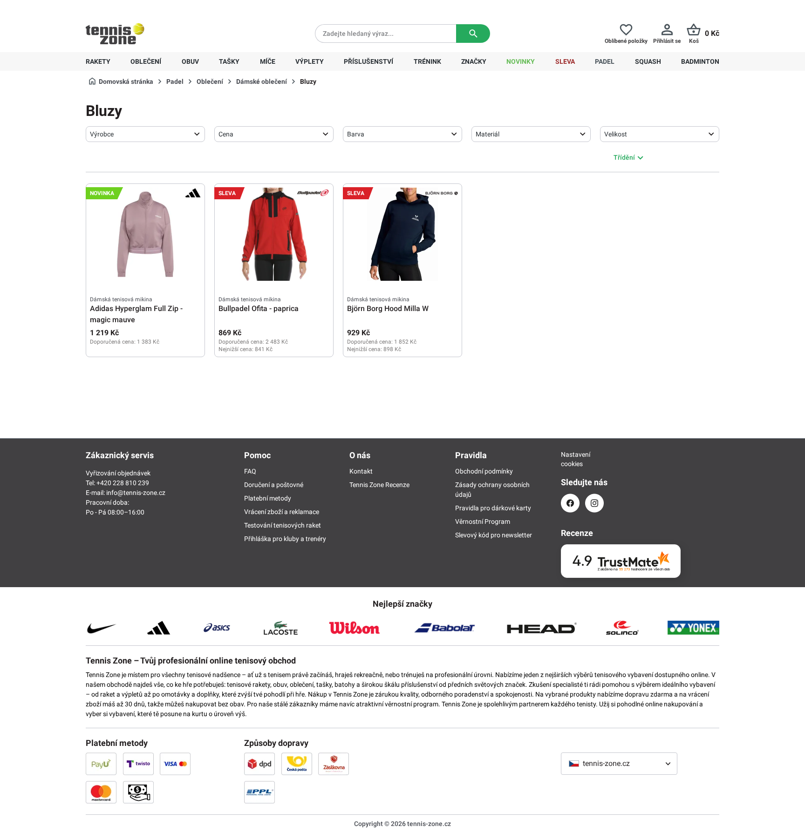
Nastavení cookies (570, 459)
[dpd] (259, 763)
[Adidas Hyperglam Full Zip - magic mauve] (145, 234)
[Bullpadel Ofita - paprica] (274, 234)
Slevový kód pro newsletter (493, 535)
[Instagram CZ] (594, 503)
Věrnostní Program (482, 521)
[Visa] (175, 763)
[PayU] (101, 763)
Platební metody (267, 498)
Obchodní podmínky (484, 471)
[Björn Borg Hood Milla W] (402, 234)
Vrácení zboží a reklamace (281, 511)
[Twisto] (138, 763)
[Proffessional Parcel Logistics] (259, 792)
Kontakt (361, 471)
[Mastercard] (101, 792)
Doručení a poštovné (273, 484)
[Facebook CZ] (570, 503)
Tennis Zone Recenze (379, 484)
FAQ (250, 471)
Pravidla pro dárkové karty (493, 508)
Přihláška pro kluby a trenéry (285, 538)
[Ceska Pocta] (296, 763)
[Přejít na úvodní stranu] (115, 33)
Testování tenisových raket (282, 525)
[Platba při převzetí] (138, 792)
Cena (225, 134)
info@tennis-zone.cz (135, 492)
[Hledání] (473, 33)
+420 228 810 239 (145, 7)
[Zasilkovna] (333, 763)
